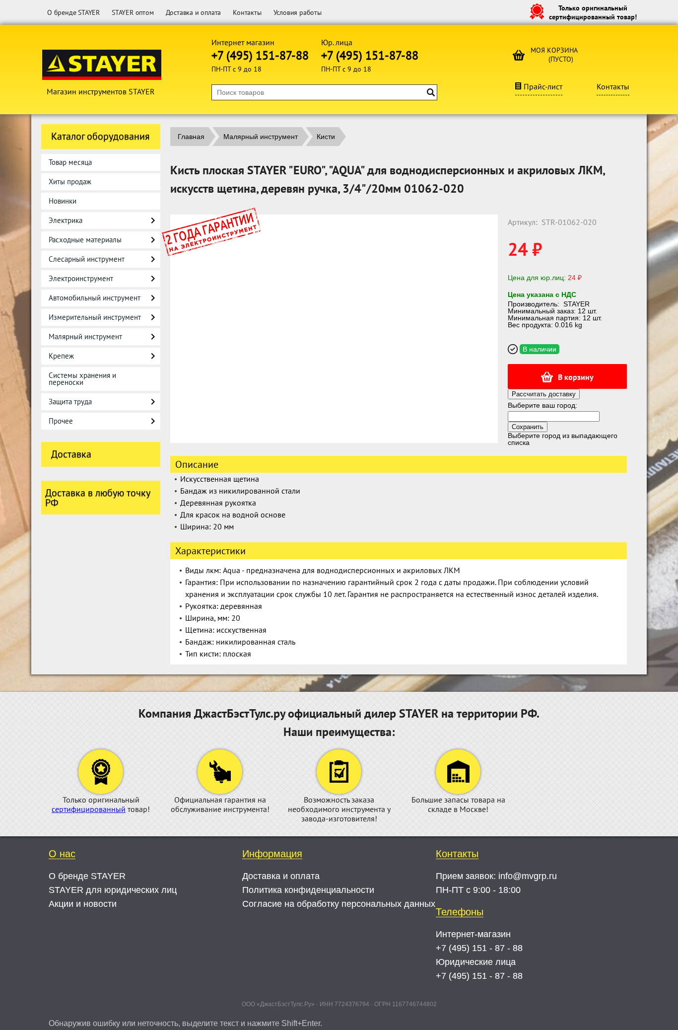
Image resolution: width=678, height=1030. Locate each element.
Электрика (65, 220)
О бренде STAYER (73, 12)
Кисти (326, 137)
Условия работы (297, 12)
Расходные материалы (85, 239)
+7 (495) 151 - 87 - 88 (479, 948)
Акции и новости (83, 904)
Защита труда (70, 401)
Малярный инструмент (85, 336)
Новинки (62, 201)
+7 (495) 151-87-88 (260, 55)
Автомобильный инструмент (94, 297)
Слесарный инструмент (87, 259)
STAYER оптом (133, 12)
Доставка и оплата (193, 12)
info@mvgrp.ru (527, 876)
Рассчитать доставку (544, 394)
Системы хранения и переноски (82, 378)
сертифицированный (89, 809)
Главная (191, 137)
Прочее (61, 421)
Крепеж (61, 356)
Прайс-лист (543, 86)
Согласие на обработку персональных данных (338, 904)
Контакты (247, 12)
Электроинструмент (81, 278)
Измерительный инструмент (95, 317)
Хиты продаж (70, 181)
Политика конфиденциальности (308, 890)
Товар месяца (70, 162)
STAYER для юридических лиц (113, 890)
